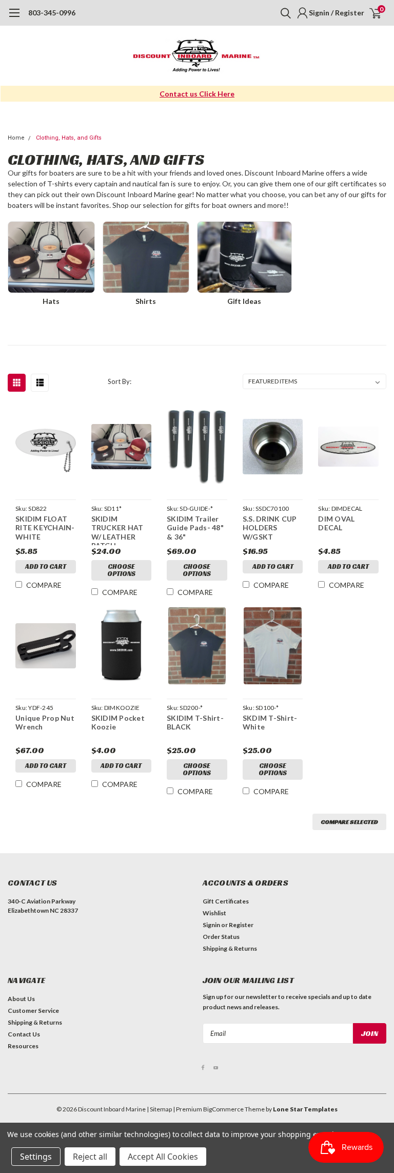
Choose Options (121, 570)
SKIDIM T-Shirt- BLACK (195, 723)
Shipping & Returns (230, 948)
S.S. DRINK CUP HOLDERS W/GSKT (270, 527)
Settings (36, 1156)
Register (241, 925)
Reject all (90, 1156)
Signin (211, 925)
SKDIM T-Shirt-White (270, 723)
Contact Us (24, 1034)
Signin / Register (336, 12)
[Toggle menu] (14, 18)
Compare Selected (349, 821)
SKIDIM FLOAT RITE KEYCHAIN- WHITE (45, 527)
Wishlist (214, 913)
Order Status (221, 936)
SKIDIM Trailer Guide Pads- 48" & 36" (195, 527)
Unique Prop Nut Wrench (44, 723)
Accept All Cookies (163, 1156)
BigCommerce (223, 1109)
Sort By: (119, 381)
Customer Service (33, 1010)
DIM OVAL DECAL (336, 523)
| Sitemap (159, 1109)
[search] (283, 13)
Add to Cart (45, 566)
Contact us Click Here (197, 93)
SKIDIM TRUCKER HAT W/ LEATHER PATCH (117, 529)
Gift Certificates (226, 901)
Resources (23, 1046)
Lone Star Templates (305, 1109)
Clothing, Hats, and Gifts (69, 137)
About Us (21, 999)
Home (16, 137)
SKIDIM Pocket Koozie (118, 723)
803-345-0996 (51, 12)
